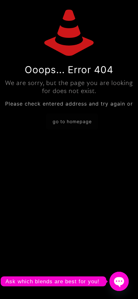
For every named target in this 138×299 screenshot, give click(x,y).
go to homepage (72, 121)
